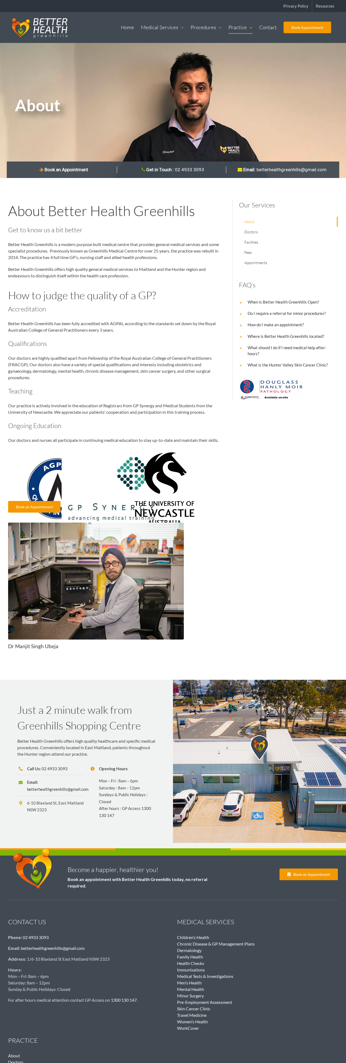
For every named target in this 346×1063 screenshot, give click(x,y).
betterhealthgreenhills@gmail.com (284, 169)
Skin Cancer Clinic (193, 1008)
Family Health (190, 956)
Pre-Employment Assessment (204, 1002)
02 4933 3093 (55, 768)
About (14, 1055)
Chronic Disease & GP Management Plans (216, 943)
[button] (288, 302)
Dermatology (189, 950)
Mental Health (190, 989)
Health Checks (190, 963)
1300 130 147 (124, 1000)
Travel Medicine (192, 1015)
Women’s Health (192, 1021)
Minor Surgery (190, 995)
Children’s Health (193, 937)
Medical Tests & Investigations (205, 976)
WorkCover (188, 1028)
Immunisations (191, 969)
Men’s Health (189, 982)
